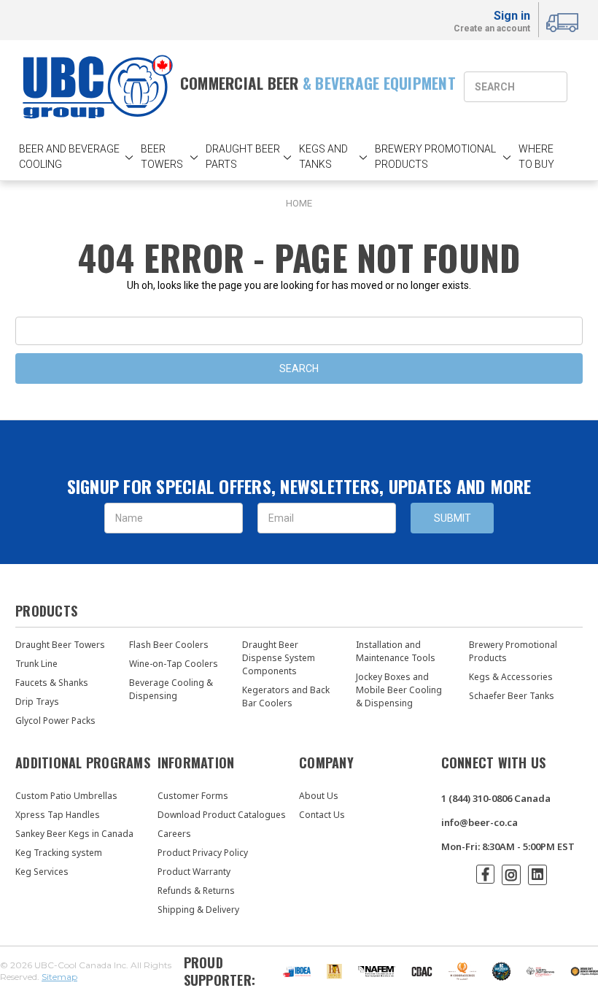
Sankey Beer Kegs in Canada (74, 833)
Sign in (512, 16)
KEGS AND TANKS (323, 156)
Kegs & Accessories (511, 677)
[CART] (564, 20)
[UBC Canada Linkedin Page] (537, 875)
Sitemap (59, 976)
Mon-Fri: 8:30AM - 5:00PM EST (508, 846)
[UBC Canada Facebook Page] (485, 874)
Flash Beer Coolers (169, 644)
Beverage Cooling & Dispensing (171, 689)
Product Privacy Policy (203, 852)
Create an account (492, 29)
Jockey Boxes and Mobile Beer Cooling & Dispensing (399, 690)
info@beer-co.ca (479, 822)
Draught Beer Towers (60, 644)
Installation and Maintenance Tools (395, 651)
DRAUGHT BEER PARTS (243, 156)
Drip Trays (37, 701)
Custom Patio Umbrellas (66, 796)
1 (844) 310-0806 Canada (496, 798)
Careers (174, 833)
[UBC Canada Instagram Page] (511, 875)
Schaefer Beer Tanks (511, 696)
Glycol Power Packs (55, 720)
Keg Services (42, 871)
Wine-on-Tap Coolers (173, 663)
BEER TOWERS (162, 156)
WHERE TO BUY (536, 156)
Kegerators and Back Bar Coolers (286, 696)
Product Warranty (194, 871)
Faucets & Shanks (51, 682)
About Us (318, 796)
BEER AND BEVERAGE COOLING (69, 156)
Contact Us (322, 814)
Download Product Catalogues (222, 814)
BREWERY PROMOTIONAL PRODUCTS (435, 156)
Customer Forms (193, 796)
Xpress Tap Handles (57, 814)
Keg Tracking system (58, 852)
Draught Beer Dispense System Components (278, 657)
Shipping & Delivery (198, 909)
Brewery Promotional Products (513, 651)
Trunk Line (36, 663)
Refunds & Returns (196, 890)
